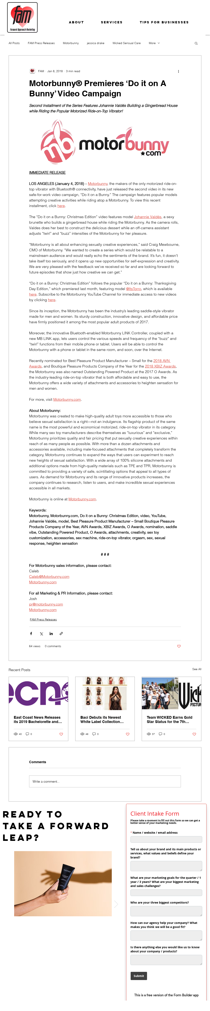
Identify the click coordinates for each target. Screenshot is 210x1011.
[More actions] (178, 71)
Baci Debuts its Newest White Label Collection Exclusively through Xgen (103, 719)
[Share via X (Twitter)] (41, 633)
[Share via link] (61, 633)
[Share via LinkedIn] (51, 633)
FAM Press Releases (41, 43)
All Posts (14, 43)
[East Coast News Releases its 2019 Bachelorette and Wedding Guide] (38, 693)
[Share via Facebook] (31, 633)
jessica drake (95, 43)
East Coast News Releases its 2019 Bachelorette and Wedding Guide (37, 719)
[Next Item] (116, 904)
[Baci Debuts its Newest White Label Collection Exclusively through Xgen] (105, 693)
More (152, 43)
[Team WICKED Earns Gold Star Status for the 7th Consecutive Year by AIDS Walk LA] (171, 693)
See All (196, 669)
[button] (196, 43)
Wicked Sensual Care (127, 43)
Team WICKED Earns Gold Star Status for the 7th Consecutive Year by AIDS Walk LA (169, 719)
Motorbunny (71, 43)
